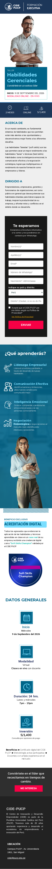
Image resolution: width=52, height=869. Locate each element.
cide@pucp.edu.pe (16, 858)
